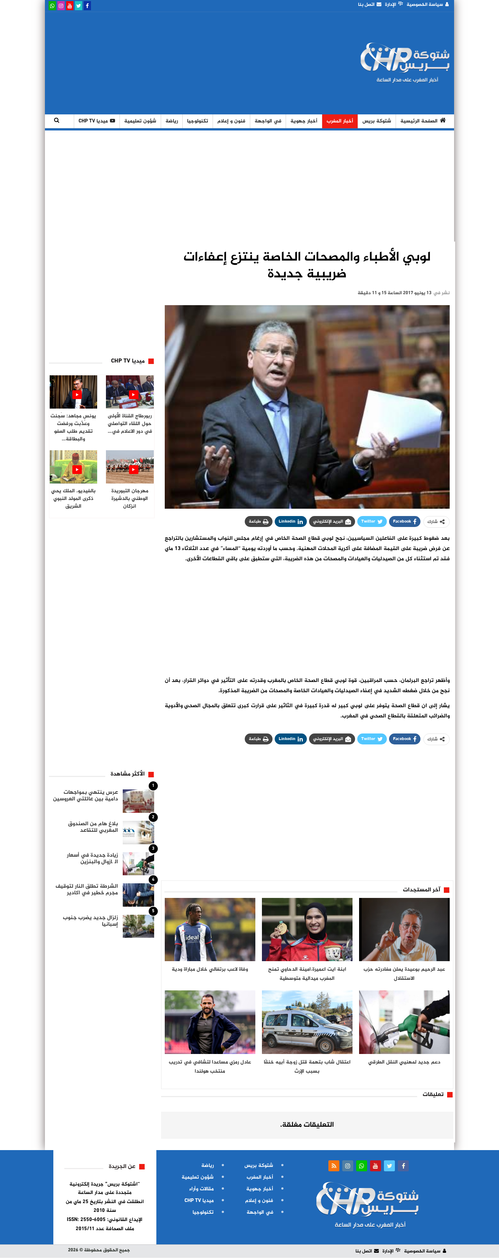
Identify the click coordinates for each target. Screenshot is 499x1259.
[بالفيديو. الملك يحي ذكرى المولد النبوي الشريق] (74, 466)
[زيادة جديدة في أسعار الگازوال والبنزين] (138, 864)
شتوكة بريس (376, 121)
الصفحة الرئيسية (419, 121)
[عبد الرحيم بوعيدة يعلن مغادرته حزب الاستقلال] (404, 930)
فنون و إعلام (231, 121)
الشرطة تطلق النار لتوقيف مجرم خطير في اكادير (87, 890)
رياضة (171, 121)
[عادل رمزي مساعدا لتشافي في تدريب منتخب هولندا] (210, 1022)
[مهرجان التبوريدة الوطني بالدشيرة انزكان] (130, 466)
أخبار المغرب (340, 121)
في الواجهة (268, 121)
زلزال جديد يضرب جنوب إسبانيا (90, 921)
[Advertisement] (181, 63)
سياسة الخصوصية (425, 5)
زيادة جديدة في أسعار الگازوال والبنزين (92, 858)
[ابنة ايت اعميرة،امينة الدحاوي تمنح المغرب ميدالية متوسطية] (307, 930)
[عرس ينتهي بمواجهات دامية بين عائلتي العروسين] (138, 801)
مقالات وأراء (201, 1189)
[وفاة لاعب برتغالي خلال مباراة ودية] (210, 930)
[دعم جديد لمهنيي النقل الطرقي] (404, 1022)
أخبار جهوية (303, 121)
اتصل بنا (366, 5)
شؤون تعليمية (140, 121)
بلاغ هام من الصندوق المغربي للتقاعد (93, 827)
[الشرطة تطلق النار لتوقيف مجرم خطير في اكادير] (138, 895)
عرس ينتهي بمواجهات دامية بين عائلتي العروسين (85, 796)
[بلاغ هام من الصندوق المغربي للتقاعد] (138, 832)
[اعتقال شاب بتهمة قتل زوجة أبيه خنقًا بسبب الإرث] (307, 1022)
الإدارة (390, 5)
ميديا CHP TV (93, 121)
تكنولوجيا (197, 121)
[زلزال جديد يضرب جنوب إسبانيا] (138, 926)
